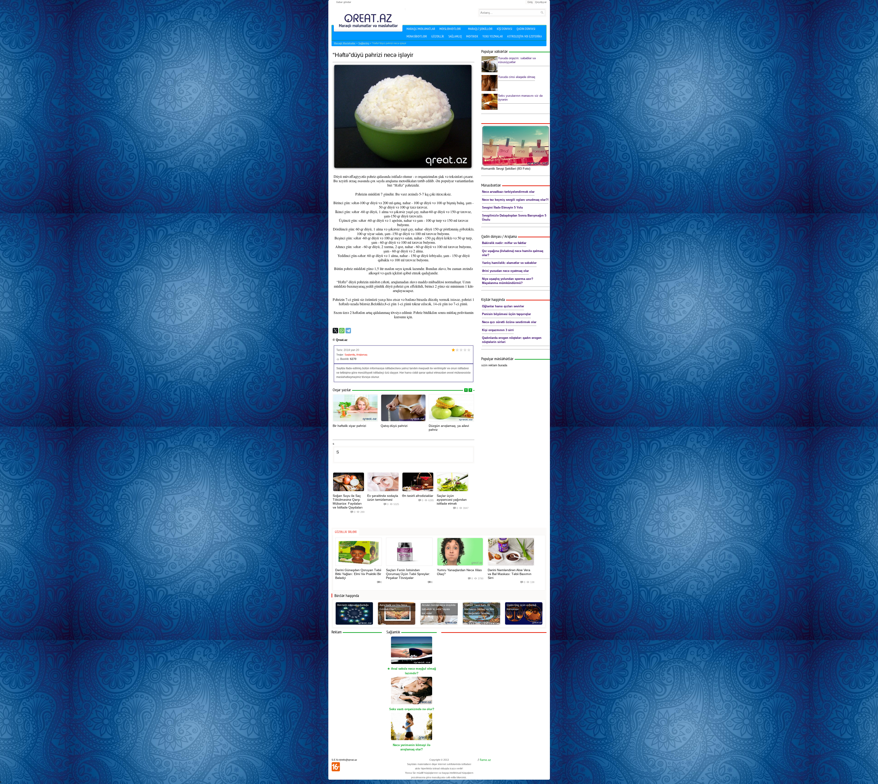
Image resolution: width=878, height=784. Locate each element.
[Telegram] (348, 330)
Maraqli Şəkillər (480, 29)
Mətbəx (472, 36)
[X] (335, 330)
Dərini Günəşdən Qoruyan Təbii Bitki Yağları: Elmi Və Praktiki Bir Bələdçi (358, 574)
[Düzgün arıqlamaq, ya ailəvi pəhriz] (451, 408)
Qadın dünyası (526, 29)
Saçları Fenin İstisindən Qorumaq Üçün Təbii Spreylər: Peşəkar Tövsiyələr (408, 574)
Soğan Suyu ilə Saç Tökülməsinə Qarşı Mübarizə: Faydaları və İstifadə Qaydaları (348, 501)
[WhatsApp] (342, 330)
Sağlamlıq (455, 36)
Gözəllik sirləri (346, 532)
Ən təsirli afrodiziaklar (417, 496)
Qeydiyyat (540, 2)
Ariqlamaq (361, 354)
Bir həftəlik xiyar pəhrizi (349, 426)
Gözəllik (437, 36)
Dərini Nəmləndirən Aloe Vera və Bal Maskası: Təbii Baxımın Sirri (509, 574)
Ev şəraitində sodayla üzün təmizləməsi (382, 497)
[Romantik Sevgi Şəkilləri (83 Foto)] (515, 146)
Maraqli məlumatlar (421, 29)
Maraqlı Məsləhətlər (345, 43)
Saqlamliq (350, 354)
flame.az (485, 760)
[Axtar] (542, 12)
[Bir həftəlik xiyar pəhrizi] (355, 408)
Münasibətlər (417, 36)
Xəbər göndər (343, 2)
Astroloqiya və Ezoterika (524, 36)
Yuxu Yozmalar (492, 36)
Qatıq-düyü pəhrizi (394, 426)
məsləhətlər (450, 29)
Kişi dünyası (504, 29)
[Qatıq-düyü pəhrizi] (403, 408)
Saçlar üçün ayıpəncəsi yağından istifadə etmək (452, 499)
